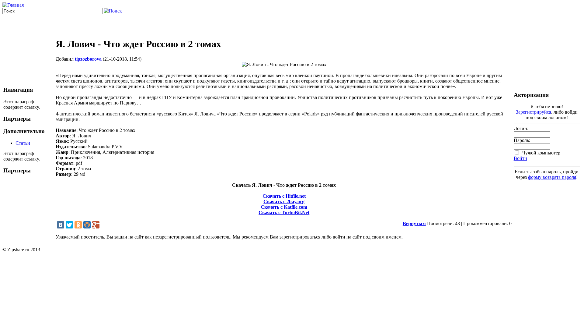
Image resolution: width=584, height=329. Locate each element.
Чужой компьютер (540, 152)
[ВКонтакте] (60, 224)
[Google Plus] (95, 224)
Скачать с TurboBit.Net (284, 212)
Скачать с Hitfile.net (284, 196)
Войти (520, 158)
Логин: (521, 128)
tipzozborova (88, 59)
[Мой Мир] (87, 224)
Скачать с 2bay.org (283, 201)
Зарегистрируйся (533, 112)
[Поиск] (113, 10)
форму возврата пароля (552, 177)
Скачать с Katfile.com (284, 207)
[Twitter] (69, 224)
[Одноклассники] (78, 224)
